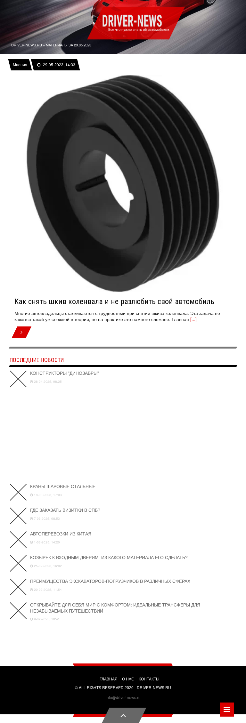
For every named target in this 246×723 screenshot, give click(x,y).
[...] (193, 319)
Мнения (20, 64)
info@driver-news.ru (123, 697)
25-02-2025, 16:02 (47, 566)
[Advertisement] (123, 435)
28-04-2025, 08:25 (47, 381)
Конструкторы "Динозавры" (64, 373)
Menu (227, 710)
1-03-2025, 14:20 (46, 542)
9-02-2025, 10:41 (46, 619)
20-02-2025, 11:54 (47, 589)
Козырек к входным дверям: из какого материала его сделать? (109, 557)
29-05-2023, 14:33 (59, 64)
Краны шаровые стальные (62, 486)
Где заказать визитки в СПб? (65, 510)
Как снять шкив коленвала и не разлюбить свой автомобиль (114, 301)
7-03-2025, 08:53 (46, 518)
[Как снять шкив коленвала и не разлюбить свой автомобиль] (123, 183)
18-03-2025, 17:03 (47, 495)
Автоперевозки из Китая (60, 533)
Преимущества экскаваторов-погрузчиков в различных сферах (110, 581)
